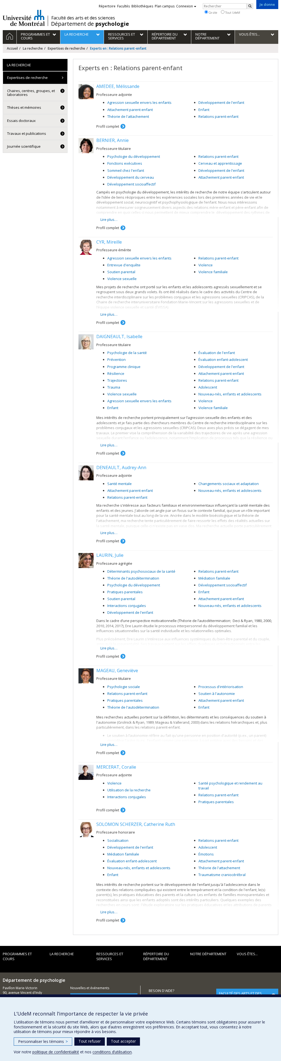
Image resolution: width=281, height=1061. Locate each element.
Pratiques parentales (125, 591)
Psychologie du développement (133, 156)
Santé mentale (119, 483)
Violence (205, 265)
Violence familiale (213, 271)
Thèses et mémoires (24, 107)
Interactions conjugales (126, 605)
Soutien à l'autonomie (216, 693)
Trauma (113, 387)
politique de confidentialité (55, 1051)
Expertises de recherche (66, 48)
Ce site (212, 12)
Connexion (184, 6)
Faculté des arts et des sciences (83, 18)
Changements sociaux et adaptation (228, 483)
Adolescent (207, 387)
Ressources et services (109, 956)
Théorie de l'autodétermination (133, 578)
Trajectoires (117, 380)
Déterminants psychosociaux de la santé (141, 571)
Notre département (208, 953)
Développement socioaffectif (131, 184)
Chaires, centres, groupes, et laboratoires (31, 92)
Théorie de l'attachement (128, 116)
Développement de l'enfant (221, 102)
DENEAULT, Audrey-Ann (121, 467)
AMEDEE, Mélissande (117, 86)
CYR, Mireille (109, 242)
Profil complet (107, 126)
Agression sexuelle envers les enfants (139, 102)
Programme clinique (123, 366)
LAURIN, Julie (109, 555)
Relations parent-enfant (218, 116)
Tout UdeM (232, 12)
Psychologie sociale (123, 686)
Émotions (206, 854)
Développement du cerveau (130, 177)
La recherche (33, 48)
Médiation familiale (214, 578)
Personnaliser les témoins (43, 1041)
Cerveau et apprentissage (220, 163)
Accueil (12, 48)
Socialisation (117, 840)
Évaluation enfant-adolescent (223, 359)
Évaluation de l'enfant (216, 352)
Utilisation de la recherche (129, 790)
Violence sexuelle (122, 278)
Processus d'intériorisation (220, 686)
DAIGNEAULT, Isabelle (119, 336)
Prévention (116, 359)
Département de (90, 24)
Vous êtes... (247, 953)
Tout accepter (123, 1041)
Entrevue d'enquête (123, 265)
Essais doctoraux (21, 120)
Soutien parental (121, 271)
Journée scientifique (24, 146)
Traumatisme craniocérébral (222, 874)
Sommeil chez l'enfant (125, 170)
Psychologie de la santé (127, 352)
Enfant (203, 109)
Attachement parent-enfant (130, 109)
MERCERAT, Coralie (116, 767)
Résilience (115, 373)
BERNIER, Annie (112, 140)
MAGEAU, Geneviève (117, 671)
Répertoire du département (156, 956)
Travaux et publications (26, 133)
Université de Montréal (24, 18)
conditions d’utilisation (112, 1051)
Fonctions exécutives (124, 163)
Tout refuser (89, 1041)
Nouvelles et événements (89, 988)
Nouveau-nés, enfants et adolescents (230, 394)
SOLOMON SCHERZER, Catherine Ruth (135, 824)
